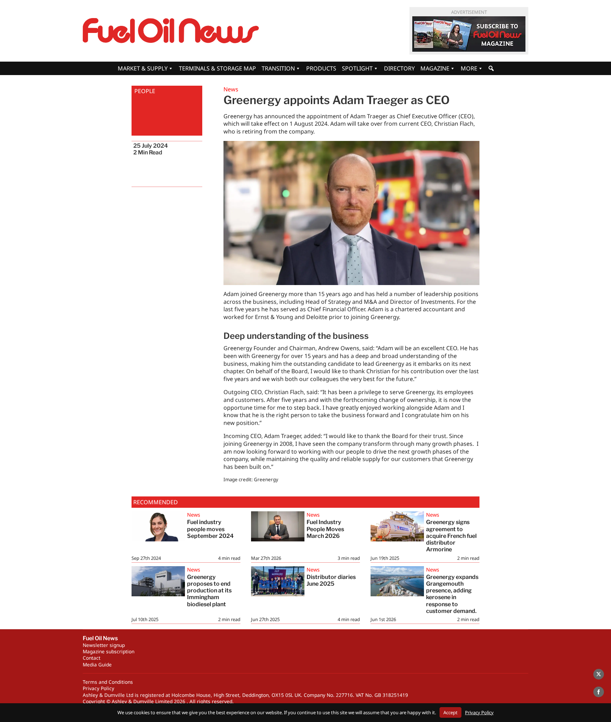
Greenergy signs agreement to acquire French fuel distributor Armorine (451, 536)
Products (321, 68)
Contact (91, 657)
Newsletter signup (104, 645)
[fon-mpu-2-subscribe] (468, 34)
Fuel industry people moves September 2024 (210, 529)
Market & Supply (143, 68)
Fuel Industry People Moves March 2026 (325, 529)
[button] (491, 68)
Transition (278, 68)
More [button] (469, 68)
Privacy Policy (98, 688)
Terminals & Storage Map (217, 68)
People (144, 91)
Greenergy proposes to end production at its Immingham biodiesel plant (209, 591)
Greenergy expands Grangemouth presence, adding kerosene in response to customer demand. (452, 594)
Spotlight (357, 68)
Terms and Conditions (108, 681)
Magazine (434, 68)
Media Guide (97, 664)
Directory (399, 68)
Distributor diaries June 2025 (331, 580)
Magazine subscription (108, 651)
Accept (450, 712)
